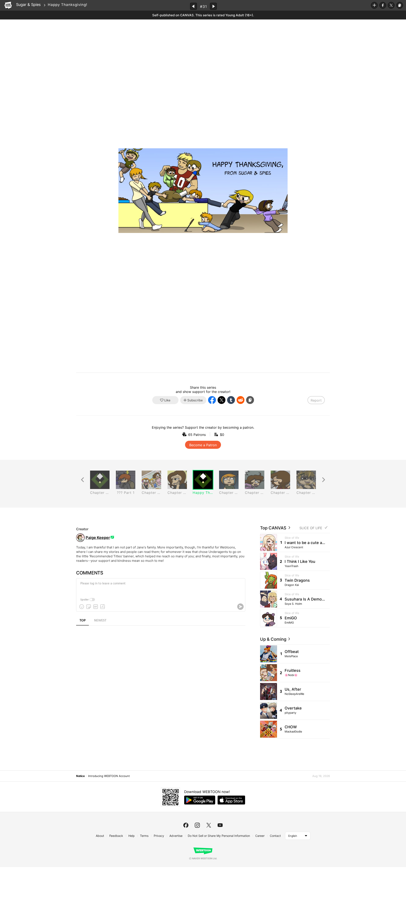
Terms (144, 835)
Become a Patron (203, 445)
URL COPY (399, 5)
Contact (275, 835)
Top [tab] (83, 620)
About (100, 835)
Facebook (382, 5)
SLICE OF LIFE (310, 528)
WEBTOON (8, 5)
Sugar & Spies (28, 4)
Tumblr (231, 400)
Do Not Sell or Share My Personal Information (219, 835)
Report (316, 400)
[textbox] (160, 586)
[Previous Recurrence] (82, 479)
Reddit (240, 400)
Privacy (159, 835)
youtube (220, 825)
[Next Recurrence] (323, 479)
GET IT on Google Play (199, 800)
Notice (80, 776)
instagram (197, 825)
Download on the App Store (231, 800)
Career (260, 835)
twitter (208, 825)
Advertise (175, 835)
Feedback (116, 835)
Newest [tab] (100, 620)
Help (131, 835)
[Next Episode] (213, 6)
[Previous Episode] (193, 6)
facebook (185, 825)
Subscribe (374, 5)
